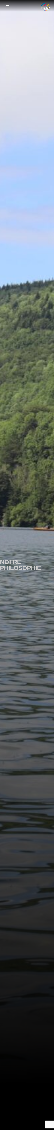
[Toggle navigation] (7, 6)
